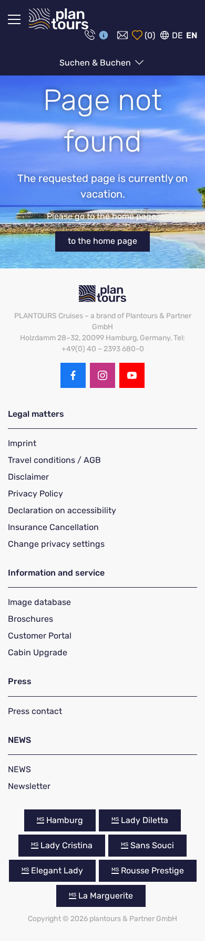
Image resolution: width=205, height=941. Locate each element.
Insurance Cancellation (53, 527)
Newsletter (29, 786)
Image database (39, 602)
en (191, 35)
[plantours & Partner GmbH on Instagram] (102, 375)
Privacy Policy (35, 494)
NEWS (19, 769)
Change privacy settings (56, 544)
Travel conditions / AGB (54, 460)
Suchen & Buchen (96, 63)
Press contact (35, 711)
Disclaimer (28, 477)
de (177, 35)
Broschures (30, 619)
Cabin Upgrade (37, 652)
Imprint (22, 443)
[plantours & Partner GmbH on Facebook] (73, 375)
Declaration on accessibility (62, 510)
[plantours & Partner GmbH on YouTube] (132, 375)
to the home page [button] (102, 241)
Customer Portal (39, 636)
